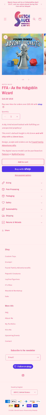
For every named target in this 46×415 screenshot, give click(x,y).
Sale (7, 296)
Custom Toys (10, 256)
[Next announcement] (41, 4)
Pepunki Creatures (13, 273)
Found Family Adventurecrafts (18, 268)
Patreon (5, 154)
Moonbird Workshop (13, 291)
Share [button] (7, 230)
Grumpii (8, 262)
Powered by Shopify (30, 410)
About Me (9, 318)
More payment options (23, 175)
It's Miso (8, 285)
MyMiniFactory (18, 154)
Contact (8, 341)
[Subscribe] (37, 357)
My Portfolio (10, 324)
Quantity (5, 112)
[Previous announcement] (5, 4)
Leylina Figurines (12, 279)
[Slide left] (17, 79)
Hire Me (8, 330)
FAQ (6, 312)
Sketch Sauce (19, 410)
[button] (5, 19)
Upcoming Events (12, 335)
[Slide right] (28, 79)
